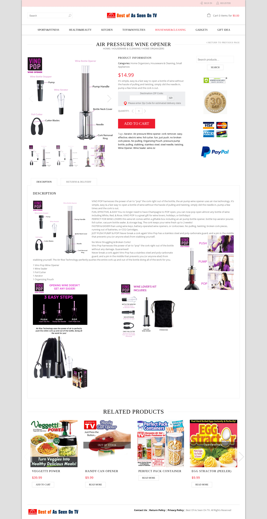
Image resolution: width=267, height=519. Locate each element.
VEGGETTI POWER (46, 471)
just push (164, 137)
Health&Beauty (80, 30)
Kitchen (107, 30)
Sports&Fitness (48, 30)
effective (122, 137)
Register (225, 3)
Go (170, 98)
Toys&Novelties (133, 30)
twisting (179, 144)
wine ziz (151, 148)
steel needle (167, 144)
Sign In (208, 3)
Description (44, 181)
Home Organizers (140, 63)
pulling (129, 144)
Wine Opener (125, 148)
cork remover (169, 133)
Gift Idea (223, 30)
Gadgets (202, 30)
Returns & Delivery (78, 181)
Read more (95, 484)
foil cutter (148, 137)
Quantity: (123, 110)
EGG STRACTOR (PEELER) (211, 471)
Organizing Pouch (152, 140)
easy (179, 133)
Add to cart (136, 123)
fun (156, 137)
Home (106, 48)
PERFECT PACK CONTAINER (159, 471)
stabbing (138, 144)
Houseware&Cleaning (170, 30)
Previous (31, 98)
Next (109, 98)
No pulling (136, 140)
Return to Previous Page (224, 42)
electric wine (135, 137)
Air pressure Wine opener (147, 133)
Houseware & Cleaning (126, 48)
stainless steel (152, 144)
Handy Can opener (101, 471)
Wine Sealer (139, 148)
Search (215, 67)
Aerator (128, 133)
